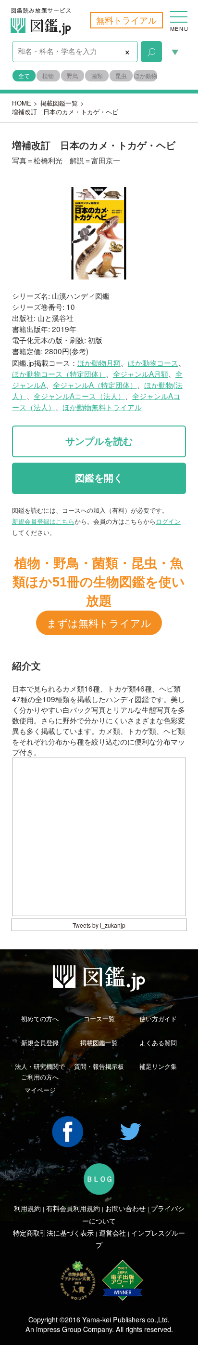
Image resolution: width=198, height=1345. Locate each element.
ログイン (168, 521)
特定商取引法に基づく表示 (53, 1233)
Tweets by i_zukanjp (99, 925)
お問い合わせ (125, 1208)
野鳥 (72, 75)
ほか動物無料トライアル (102, 406)
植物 (48, 75)
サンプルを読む (99, 441)
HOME (21, 102)
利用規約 (27, 1208)
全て (24, 75)
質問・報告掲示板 (99, 1066)
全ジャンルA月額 (140, 373)
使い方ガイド (158, 1018)
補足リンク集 (158, 1066)
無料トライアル (126, 20)
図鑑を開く (99, 478)
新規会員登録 (40, 1042)
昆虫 (121, 75)
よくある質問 (158, 1042)
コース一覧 (99, 1018)
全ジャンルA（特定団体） (95, 384)
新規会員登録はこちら (43, 521)
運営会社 (112, 1233)
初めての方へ (40, 1018)
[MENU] (178, 11)
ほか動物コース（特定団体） (59, 373)
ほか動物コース (153, 362)
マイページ (40, 1089)
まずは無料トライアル (99, 622)
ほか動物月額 (99, 362)
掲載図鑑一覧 (59, 102)
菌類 (97, 75)
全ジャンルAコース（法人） (79, 395)
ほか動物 (145, 75)
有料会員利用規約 (73, 1208)
